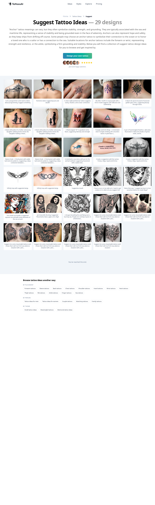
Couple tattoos (67, 301)
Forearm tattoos (30, 288)
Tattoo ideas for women (50, 301)
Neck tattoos (123, 288)
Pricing (99, 4)
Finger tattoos (66, 293)
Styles (78, 4)
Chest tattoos (70, 288)
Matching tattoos (82, 301)
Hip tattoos (79, 293)
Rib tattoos (41, 293)
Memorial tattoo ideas (64, 310)
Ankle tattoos (53, 293)
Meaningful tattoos (47, 310)
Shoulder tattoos (84, 288)
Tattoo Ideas (77, 16)
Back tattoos (57, 288)
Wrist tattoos (111, 288)
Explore (88, 4)
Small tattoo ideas (31, 310)
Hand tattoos (98, 288)
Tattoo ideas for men (31, 301)
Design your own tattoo (77, 56)
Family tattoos (97, 301)
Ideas (70, 4)
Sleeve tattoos (44, 288)
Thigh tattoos (29, 293)
